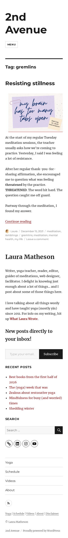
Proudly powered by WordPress (41, 530)
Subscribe (51, 354)
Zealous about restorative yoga (32, 393)
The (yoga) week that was (28, 387)
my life (19, 239)
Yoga (9, 462)
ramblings (11, 235)
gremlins (26, 235)
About (10, 490)
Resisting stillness (30, 83)
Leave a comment (37, 239)
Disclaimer (52, 513)
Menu (11, 44)
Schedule (12, 471)
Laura (14, 231)
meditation (54, 231)
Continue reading (18, 221)
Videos (10, 481)
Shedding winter (21, 408)
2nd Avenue (26, 23)
